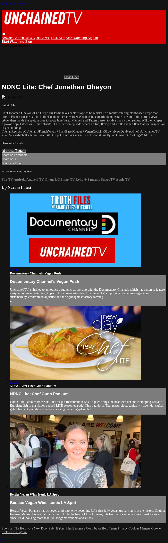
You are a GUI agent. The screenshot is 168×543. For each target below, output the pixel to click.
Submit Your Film (60, 528)
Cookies (134, 528)
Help (105, 528)
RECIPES (43, 38)
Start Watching (77, 38)
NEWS (30, 38)
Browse (8, 38)
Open (75, 77)
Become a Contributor (86, 528)
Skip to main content (15, 3)
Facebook (8, 151)
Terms (113, 528)
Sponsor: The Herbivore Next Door (25, 528)
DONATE (58, 38)
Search (19, 38)
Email (22, 151)
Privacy (123, 528)
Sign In (30, 41)
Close (68, 77)
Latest (5, 105)
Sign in (93, 38)
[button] (3, 34)
